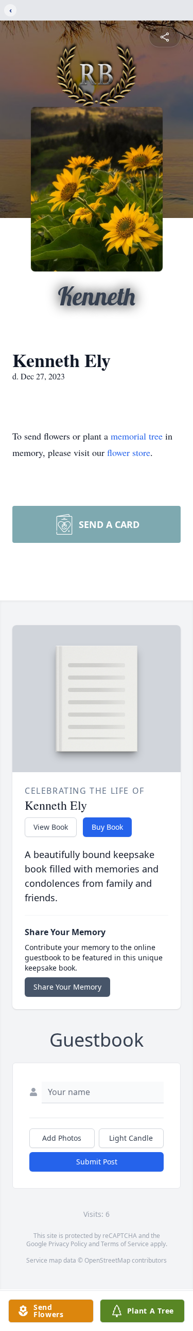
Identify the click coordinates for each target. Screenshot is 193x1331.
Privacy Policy (67, 1243)
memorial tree (137, 436)
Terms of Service (125, 1243)
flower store (128, 452)
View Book (50, 827)
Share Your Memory (67, 987)
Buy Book (107, 827)
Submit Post (96, 1161)
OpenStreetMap (107, 1260)
